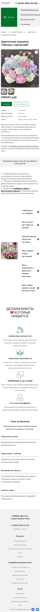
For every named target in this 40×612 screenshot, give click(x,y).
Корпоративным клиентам (20, 601)
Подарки (20, 557)
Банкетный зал (20, 571)
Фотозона (20, 579)
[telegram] (37, 609)
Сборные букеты (20, 541)
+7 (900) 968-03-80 (27, 3)
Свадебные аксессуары (20, 583)
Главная (3, 32)
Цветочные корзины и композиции (20, 549)
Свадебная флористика (29, 10)
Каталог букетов (17, 32)
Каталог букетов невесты (20, 567)
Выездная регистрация (20, 575)
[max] (32, 609)
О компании (25, 24)
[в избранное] (36, 52)
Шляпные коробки (20, 545)
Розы (20, 553)
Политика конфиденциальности (20, 609)
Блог (20, 605)
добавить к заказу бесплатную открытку (24, 146)
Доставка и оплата (28, 19)
